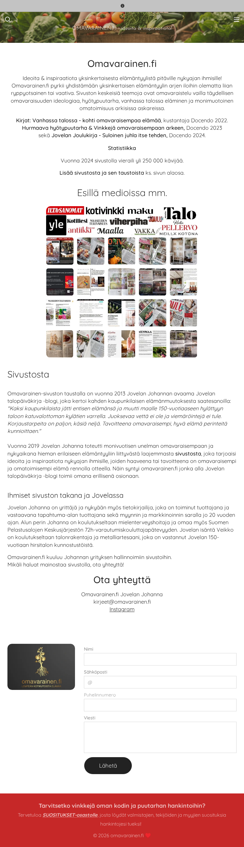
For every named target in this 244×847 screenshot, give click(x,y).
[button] (7, 19)
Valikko (237, 19)
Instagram (122, 609)
